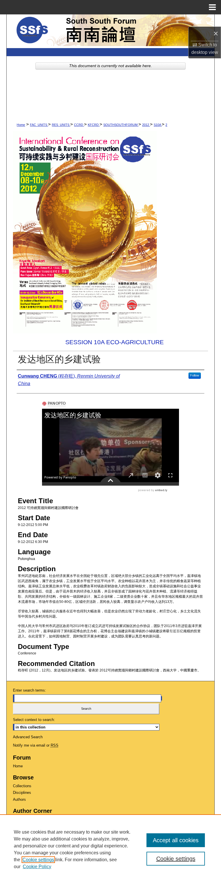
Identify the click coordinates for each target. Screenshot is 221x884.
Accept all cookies (176, 840)
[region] (110, 849)
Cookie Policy (37, 866)
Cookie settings (38, 859)
